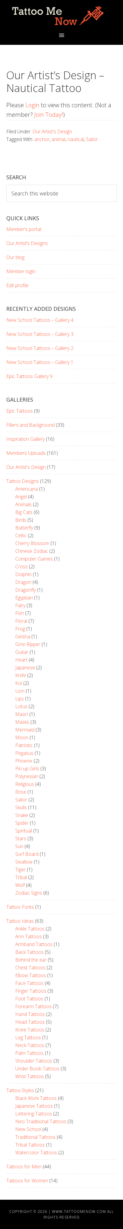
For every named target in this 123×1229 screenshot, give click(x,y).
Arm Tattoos (28, 936)
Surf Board (27, 854)
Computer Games (34, 558)
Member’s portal (23, 229)
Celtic (21, 535)
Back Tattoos (29, 952)
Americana (26, 489)
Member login (21, 271)
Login (32, 105)
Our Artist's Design (52, 131)
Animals (23, 504)
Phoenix (24, 760)
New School (28, 1129)
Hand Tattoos (30, 1014)
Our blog (15, 257)
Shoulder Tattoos (33, 1060)
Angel (21, 496)
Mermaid (24, 729)
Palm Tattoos (29, 1053)
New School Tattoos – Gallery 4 (39, 320)
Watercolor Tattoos (36, 1152)
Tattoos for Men (23, 1166)
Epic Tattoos (19, 411)
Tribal (21, 877)
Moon (21, 737)
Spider (22, 823)
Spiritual (23, 830)
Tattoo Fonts (20, 907)
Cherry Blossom (32, 543)
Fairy (20, 605)
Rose (20, 792)
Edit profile (17, 285)
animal (58, 139)
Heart (21, 659)
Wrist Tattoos (29, 1076)
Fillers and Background (30, 425)
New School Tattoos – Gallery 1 (39, 362)
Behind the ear (31, 959)
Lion (19, 691)
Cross (21, 566)
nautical (75, 139)
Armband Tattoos (34, 944)
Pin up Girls (27, 768)
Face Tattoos (29, 983)
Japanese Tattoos (34, 1106)
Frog (20, 628)
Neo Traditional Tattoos (40, 1121)
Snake (21, 815)
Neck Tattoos (29, 1045)
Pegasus (24, 753)
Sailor (92, 139)
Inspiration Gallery (25, 439)
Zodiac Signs (28, 893)
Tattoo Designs (22, 481)
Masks (22, 722)
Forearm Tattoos (33, 1006)
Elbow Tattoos (30, 975)
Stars (20, 838)
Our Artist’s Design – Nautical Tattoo (55, 81)
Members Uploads (26, 453)
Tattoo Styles (20, 1090)
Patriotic (24, 745)
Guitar (21, 652)
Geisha (22, 636)
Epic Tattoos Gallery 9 (29, 376)
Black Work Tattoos (36, 1098)
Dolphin (23, 574)
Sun (19, 846)
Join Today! (48, 115)
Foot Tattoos (29, 998)
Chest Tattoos (30, 967)
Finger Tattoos (30, 991)
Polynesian (26, 776)
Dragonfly (25, 590)
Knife (20, 675)
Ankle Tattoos (29, 928)
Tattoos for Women (27, 1180)
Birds (20, 520)
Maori (21, 714)
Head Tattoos (30, 1022)
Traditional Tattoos (35, 1137)
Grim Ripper (27, 644)
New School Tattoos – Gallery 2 (39, 348)
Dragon (23, 582)
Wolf (20, 885)
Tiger (20, 869)
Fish (19, 613)
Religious (24, 784)
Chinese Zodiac (31, 551)
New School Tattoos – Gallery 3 (39, 334)
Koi (18, 683)
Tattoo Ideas (20, 921)
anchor (42, 139)
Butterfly (24, 527)
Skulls (21, 807)
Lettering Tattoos (33, 1113)
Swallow (24, 861)
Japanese (25, 667)
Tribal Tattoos (30, 1144)
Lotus (21, 706)
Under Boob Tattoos (37, 1068)
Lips (19, 698)
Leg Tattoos (28, 1037)
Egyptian (24, 597)
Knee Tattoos (29, 1029)
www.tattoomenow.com (79, 1211)
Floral (21, 621)
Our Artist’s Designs (27, 243)
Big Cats (24, 512)
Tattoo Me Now (61, 15)
